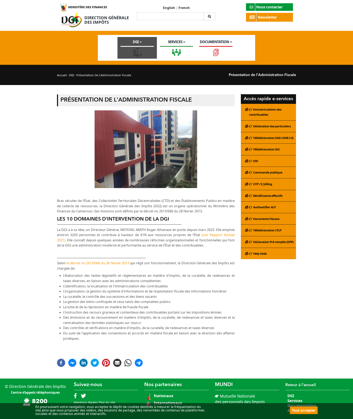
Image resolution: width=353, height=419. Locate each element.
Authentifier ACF (264, 207)
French (184, 8)
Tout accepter (304, 410)
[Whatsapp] (128, 364)
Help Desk (260, 253)
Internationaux (168, 402)
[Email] (117, 361)
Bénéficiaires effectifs (267, 196)
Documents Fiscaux (266, 219)
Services (294, 400)
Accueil (62, 75)
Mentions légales (86, 402)
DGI (71, 75)
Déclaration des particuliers (272, 126)
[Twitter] (95, 361)
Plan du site (107, 402)
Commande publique (267, 172)
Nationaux (163, 395)
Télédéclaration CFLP (267, 230)
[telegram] (139, 364)
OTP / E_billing (262, 184)
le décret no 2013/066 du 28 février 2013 (98, 263)
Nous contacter (269, 7)
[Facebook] (61, 361)
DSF (255, 161)
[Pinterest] (106, 361)
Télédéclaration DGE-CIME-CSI (273, 138)
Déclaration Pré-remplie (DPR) (273, 242)
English (169, 8)
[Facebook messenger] (72, 361)
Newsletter (268, 17)
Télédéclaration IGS (266, 149)
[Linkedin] (83, 361)
